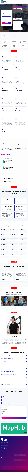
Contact (2, 456)
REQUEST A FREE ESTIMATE (5, 154)
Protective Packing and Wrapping (8, 158)
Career (1, 457)
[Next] (15, 283)
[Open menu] (17, 1)
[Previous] (13, 283)
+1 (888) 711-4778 (14, 187)
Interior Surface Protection (7, 175)
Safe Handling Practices (7, 181)
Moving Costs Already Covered (8, 178)
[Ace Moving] (4, 1)
